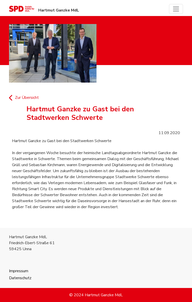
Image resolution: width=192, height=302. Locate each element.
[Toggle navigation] (176, 9)
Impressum (18, 271)
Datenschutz (20, 278)
